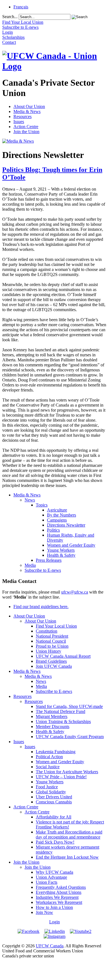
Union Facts (46, 882)
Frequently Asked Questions (61, 887)
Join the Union (26, 131)
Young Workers (61, 550)
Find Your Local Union (56, 626)
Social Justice (48, 766)
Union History (48, 651)
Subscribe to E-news (43, 570)
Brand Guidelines (51, 661)
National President (52, 636)
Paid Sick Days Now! (55, 842)
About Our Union (29, 106)
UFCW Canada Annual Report (63, 656)
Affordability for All (53, 817)
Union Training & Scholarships (63, 721)
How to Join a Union (54, 907)
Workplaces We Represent (59, 902)
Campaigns (57, 520)
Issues (18, 121)
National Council (51, 641)
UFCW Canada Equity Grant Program (70, 736)
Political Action (49, 756)
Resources (22, 116)
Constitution (46, 631)
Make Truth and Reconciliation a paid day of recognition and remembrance (69, 834)
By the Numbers (61, 515)
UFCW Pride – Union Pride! (61, 776)
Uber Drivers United (54, 796)
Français (20, 6)
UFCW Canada (49, 945)
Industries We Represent (57, 897)
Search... (10, 16)
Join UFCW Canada (54, 666)
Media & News (27, 111)
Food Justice (47, 786)
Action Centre (25, 126)
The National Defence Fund (60, 711)
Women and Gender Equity (71, 545)
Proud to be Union (52, 646)
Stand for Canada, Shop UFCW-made (69, 706)
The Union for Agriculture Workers (67, 771)
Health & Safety (61, 555)
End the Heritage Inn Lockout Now (67, 857)
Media (30, 565)
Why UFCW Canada (54, 872)
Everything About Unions (58, 892)
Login (54, 921)
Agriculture (57, 510)
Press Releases (48, 560)
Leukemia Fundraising (55, 751)
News (30, 500)
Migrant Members (51, 716)
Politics (53, 530)
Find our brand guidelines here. (40, 606)
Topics (42, 505)
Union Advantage (51, 877)
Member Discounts (52, 726)
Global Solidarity (51, 791)
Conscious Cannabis (54, 801)
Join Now (44, 912)
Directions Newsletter (66, 525)
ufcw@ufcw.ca (74, 592)
